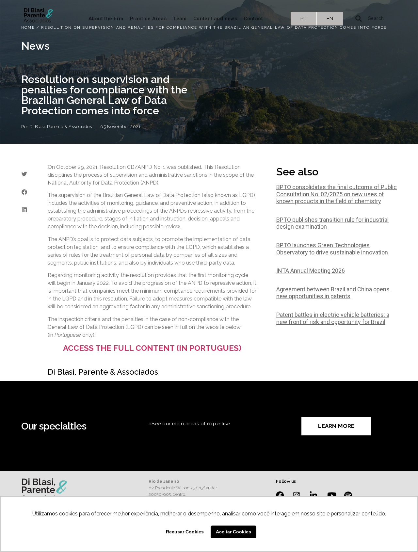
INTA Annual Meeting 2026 (310, 270)
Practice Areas (148, 19)
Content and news (215, 19)
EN (330, 19)
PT (303, 19)
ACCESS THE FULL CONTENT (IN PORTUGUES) (152, 348)
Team (180, 19)
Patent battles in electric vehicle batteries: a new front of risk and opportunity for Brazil (332, 318)
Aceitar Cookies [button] (233, 531)
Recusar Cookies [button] (185, 531)
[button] (24, 174)
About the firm (105, 19)
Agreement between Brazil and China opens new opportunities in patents (333, 293)
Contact (253, 19)
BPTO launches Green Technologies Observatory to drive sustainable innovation (332, 249)
